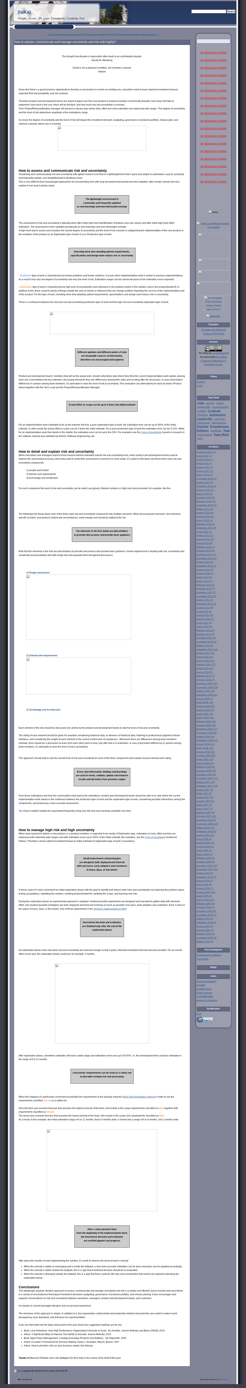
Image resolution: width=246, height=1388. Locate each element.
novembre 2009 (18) (207, 687)
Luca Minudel (219, 353)
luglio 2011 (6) (204, 611)
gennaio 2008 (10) (206, 770)
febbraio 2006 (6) (206, 858)
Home (111, 34)
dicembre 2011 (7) (206, 592)
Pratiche (202, 426)
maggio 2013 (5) (205, 539)
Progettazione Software (209, 955)
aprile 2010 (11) (205, 668)
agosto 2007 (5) (205, 790)
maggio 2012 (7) (205, 573)
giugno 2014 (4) (205, 512)
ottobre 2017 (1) (205, 467)
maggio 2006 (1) (205, 846)
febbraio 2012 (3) (206, 585)
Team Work (221, 434)
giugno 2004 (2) (205, 926)
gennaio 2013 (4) (206, 550)
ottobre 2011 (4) (205, 600)
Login (200, 385)
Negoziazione (219, 423)
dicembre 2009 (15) (207, 683)
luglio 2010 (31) (205, 657)
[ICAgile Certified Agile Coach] (213, 269)
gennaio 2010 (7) (206, 679)
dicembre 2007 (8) (206, 774)
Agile (200, 403)
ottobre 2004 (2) (205, 918)
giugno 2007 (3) (205, 797)
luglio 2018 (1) (204, 463)
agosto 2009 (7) (205, 698)
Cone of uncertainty (151, 432)
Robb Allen (223, 1379)
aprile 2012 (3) (204, 577)
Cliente (220, 403)
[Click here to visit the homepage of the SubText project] (213, 1019)
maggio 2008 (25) (206, 755)
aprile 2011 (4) (204, 623)
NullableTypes (204, 989)
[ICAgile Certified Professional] (213, 281)
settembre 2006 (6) (206, 831)
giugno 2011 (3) (205, 615)
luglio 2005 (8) (204, 884)
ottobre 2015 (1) (205, 482)
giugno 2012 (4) (205, 569)
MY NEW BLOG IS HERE (213, 52)
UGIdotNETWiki (205, 996)
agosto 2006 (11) (205, 835)
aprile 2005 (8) (204, 896)
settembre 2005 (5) (206, 877)
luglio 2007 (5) (204, 793)
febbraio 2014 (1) (206, 524)
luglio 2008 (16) (205, 748)
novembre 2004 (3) (207, 915)
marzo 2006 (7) (205, 854)
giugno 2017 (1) (205, 471)
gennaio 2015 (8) (206, 497)
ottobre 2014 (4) (205, 509)
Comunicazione (220, 407)
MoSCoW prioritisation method (139, 1096)
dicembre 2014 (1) (206, 501)
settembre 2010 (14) (207, 649)
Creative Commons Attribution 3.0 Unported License (214, 361)
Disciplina (202, 415)
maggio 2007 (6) (205, 801)
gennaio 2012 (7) (206, 588)
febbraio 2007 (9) (206, 812)
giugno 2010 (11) (205, 661)
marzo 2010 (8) (205, 672)
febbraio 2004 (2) (206, 934)
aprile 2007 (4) (204, 805)
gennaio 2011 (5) (205, 634)
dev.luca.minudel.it (206, 981)
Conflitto (201, 411)
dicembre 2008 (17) (207, 729)
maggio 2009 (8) (205, 710)
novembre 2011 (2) (206, 596)
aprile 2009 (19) (205, 714)
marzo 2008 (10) (205, 763)
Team (226, 430)
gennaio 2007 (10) (206, 816)
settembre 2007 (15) (207, 786)
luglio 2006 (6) (204, 839)
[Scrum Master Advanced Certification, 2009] (214, 295)
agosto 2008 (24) (205, 744)
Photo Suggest (204, 993)
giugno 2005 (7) (205, 888)
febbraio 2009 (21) (206, 721)
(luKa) (24, 12)
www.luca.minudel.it (207, 1000)
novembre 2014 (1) (207, 505)
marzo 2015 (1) (205, 494)
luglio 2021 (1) (204, 456)
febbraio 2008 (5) (206, 767)
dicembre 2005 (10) (207, 865)
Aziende (210, 403)
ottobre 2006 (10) (206, 827)
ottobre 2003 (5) (205, 941)
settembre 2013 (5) (206, 528)
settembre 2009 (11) (207, 695)
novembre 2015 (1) (207, 478)
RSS (199, 1014)
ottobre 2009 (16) (206, 691)
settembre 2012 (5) (206, 566)
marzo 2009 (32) (205, 717)
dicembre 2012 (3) (206, 554)
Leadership (204, 418)
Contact (201, 382)
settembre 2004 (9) (206, 922)
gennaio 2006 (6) (206, 862)
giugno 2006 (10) (206, 843)
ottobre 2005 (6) (205, 873)
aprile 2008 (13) (205, 759)
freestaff (201, 985)
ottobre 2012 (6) (205, 562)
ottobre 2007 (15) (206, 782)
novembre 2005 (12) (207, 869)
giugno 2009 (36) (206, 706)
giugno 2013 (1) (205, 535)
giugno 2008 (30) (206, 752)
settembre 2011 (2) (206, 604)
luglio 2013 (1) (204, 532)
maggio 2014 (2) (205, 516)
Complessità (203, 407)
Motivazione (203, 423)
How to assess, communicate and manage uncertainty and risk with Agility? (65, 42)
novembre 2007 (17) (207, 778)
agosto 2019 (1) (205, 459)
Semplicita (215, 430)
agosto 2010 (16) (205, 653)
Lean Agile (219, 419)
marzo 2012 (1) (205, 581)
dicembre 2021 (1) (206, 452)
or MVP (109, 909)
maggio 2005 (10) (206, 892)
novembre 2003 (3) (207, 937)
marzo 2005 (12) (205, 900)
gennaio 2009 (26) (206, 725)
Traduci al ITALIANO (213, 333)
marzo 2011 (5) (204, 626)
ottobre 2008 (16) (206, 736)
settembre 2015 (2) (206, 486)
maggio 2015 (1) (205, 490)
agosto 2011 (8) (205, 607)
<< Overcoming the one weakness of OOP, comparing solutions (77, 34)
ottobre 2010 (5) (205, 645)
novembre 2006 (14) (207, 824)
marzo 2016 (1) (205, 475)
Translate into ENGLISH (213, 330)
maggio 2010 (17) (206, 664)
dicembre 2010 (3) (206, 638)
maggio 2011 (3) (205, 619)
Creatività (214, 410)
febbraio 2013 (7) (206, 547)
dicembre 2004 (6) (206, 911)
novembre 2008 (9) (207, 733)
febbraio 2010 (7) (206, 676)
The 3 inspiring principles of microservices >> (137, 34)
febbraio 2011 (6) (205, 630)
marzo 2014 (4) (205, 520)
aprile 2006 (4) (204, 850)
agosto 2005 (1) (205, 880)
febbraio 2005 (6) (206, 903)
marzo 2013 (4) (205, 543)
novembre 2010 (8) (207, 641)
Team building (204, 434)
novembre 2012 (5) (207, 558)
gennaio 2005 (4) (206, 907)
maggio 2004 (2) (205, 930)
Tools (200, 438)
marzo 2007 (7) (205, 808)
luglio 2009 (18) (205, 702)
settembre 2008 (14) (207, 740)
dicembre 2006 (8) (206, 820)
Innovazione (217, 414)
